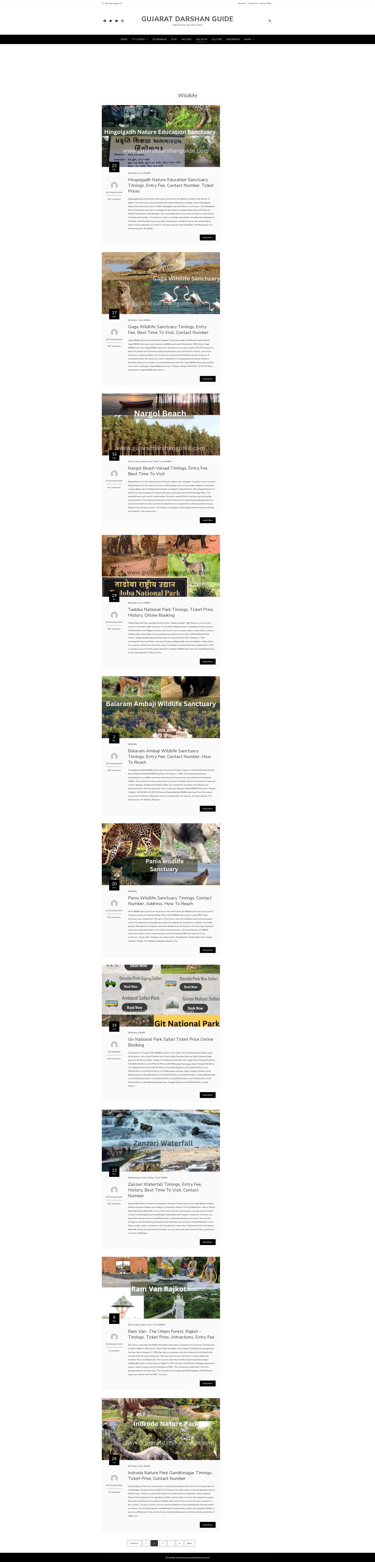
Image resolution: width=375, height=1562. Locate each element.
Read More (208, 237)
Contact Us (253, 3)
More (247, 39)
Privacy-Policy (266, 3)
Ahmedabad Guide (138, 1177)
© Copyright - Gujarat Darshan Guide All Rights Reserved (187, 1557)
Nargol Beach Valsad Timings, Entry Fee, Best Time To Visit (168, 471)
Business (134, 1032)
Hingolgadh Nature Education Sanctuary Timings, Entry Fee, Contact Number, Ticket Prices (171, 185)
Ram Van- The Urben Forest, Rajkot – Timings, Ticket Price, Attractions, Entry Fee (171, 1334)
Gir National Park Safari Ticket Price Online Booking (170, 1042)
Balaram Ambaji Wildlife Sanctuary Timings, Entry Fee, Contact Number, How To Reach (169, 756)
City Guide (138, 39)
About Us (242, 3)
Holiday (186, 39)
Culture (217, 39)
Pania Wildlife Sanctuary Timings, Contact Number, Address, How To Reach (170, 901)
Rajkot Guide (145, 1324)
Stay (174, 39)
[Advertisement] (187, 70)
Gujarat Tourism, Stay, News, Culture (187, 25)
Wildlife (201, 39)
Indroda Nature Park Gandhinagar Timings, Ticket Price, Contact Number (170, 1476)
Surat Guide (153, 461)
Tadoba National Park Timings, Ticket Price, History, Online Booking (171, 612)
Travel (140, 173)
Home (124, 39)
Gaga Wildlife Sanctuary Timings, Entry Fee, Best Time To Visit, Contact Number (168, 330)
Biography (233, 39)
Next (189, 1543)
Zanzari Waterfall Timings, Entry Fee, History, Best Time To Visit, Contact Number (165, 1190)
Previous (134, 1543)
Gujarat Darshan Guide (187, 19)
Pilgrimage (160, 39)
